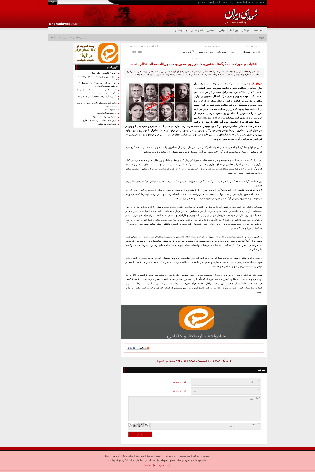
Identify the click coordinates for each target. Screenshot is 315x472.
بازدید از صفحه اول (250, 52)
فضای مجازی (197, 30)
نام (259, 380)
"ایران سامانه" (150, 465)
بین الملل (233, 30)
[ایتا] (194, 322)
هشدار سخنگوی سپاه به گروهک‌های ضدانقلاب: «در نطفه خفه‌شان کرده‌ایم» (98, 84)
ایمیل (258, 389)
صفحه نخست (259, 30)
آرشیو (217, 2)
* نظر (257, 398)
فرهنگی (245, 30)
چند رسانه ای (181, 30)
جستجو (201, 2)
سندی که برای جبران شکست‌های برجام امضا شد (98, 78)
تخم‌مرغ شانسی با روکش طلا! (104, 73)
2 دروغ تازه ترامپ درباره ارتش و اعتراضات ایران (98, 97)
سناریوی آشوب (110, 109)
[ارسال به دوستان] (215, 52)
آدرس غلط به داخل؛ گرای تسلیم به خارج (99, 120)
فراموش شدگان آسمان (106, 113)
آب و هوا (116, 456)
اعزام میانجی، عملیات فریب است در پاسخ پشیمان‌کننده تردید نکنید (98, 91)
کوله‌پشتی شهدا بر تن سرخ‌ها (104, 117)
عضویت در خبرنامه (256, 2)
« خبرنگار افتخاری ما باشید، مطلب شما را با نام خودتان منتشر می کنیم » (194, 361)
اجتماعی (211, 30)
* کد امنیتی (255, 424)
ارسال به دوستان (206, 52)
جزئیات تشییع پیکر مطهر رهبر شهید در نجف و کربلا (241, 37)
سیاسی (222, 30)
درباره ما (140, 456)
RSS (107, 456)
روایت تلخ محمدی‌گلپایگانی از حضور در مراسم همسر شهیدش (98, 104)
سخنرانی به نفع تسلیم (107, 124)
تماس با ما (128, 456)
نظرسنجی (241, 2)
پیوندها (210, 2)
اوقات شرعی (228, 2)
